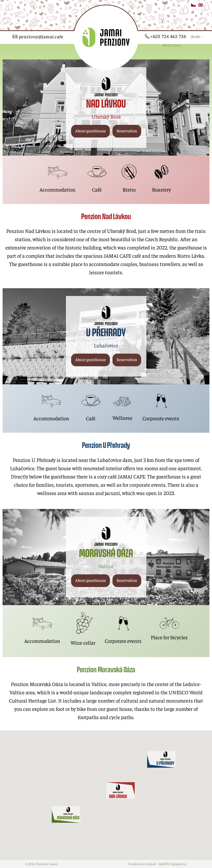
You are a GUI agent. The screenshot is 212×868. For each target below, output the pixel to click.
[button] (90, 131)
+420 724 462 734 (176, 40)
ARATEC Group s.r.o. (173, 864)
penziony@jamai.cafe (40, 36)
